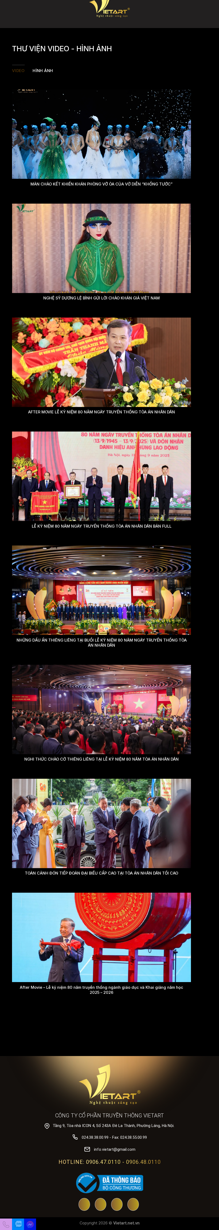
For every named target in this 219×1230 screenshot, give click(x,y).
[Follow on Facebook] (100, 1205)
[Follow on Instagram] (133, 1205)
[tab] (18, 71)
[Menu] (211, 12)
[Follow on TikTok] (117, 1205)
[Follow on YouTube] (84, 1205)
